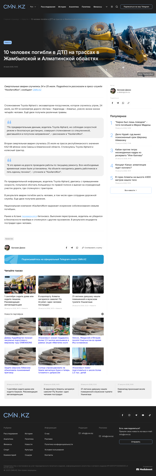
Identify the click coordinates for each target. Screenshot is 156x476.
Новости (24, 19)
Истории (62, 7)
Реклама (48, 439)
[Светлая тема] (112, 6)
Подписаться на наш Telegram (136, 7)
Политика (86, 7)
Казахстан (9, 239)
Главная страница (11, 19)
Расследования (48, 7)
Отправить (135, 442)
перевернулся (29, 216)
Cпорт (6, 449)
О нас (47, 433)
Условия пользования (54, 449)
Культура (29, 449)
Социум (28, 455)
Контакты (49, 455)
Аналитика (74, 7)
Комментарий (10, 455)
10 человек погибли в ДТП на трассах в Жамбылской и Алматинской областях (64, 19)
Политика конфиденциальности (59, 444)
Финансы (97, 7)
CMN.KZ (37, 89)
